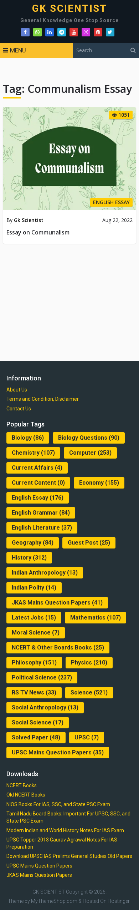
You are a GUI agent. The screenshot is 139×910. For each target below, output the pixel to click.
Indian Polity (34, 587)
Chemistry (33, 452)
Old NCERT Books (25, 795)
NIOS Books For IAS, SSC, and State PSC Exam (58, 804)
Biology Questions (88, 437)
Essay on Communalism (38, 232)
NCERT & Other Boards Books (58, 647)
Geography (32, 542)
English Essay (37, 497)
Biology (28, 437)
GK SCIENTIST (69, 9)
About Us (16, 390)
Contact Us (18, 408)
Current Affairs (37, 467)
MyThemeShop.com (54, 901)
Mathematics (95, 617)
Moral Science (36, 632)
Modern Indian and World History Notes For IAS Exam (65, 830)
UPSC (86, 737)
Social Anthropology (45, 707)
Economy (99, 482)
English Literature (42, 527)
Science (89, 692)
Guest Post (89, 542)
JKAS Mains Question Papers (57, 602)
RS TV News (34, 692)
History (29, 557)
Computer (90, 452)
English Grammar (41, 512)
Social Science (37, 722)
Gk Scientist (28, 220)
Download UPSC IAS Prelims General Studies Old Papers (69, 856)
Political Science (42, 677)
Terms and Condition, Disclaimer (42, 399)
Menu (18, 50)
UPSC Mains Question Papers (58, 752)
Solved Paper (36, 737)
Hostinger (119, 901)
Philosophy (34, 662)
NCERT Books (21, 785)
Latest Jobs (34, 617)
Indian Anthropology (45, 572)
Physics (89, 662)
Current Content (38, 482)
